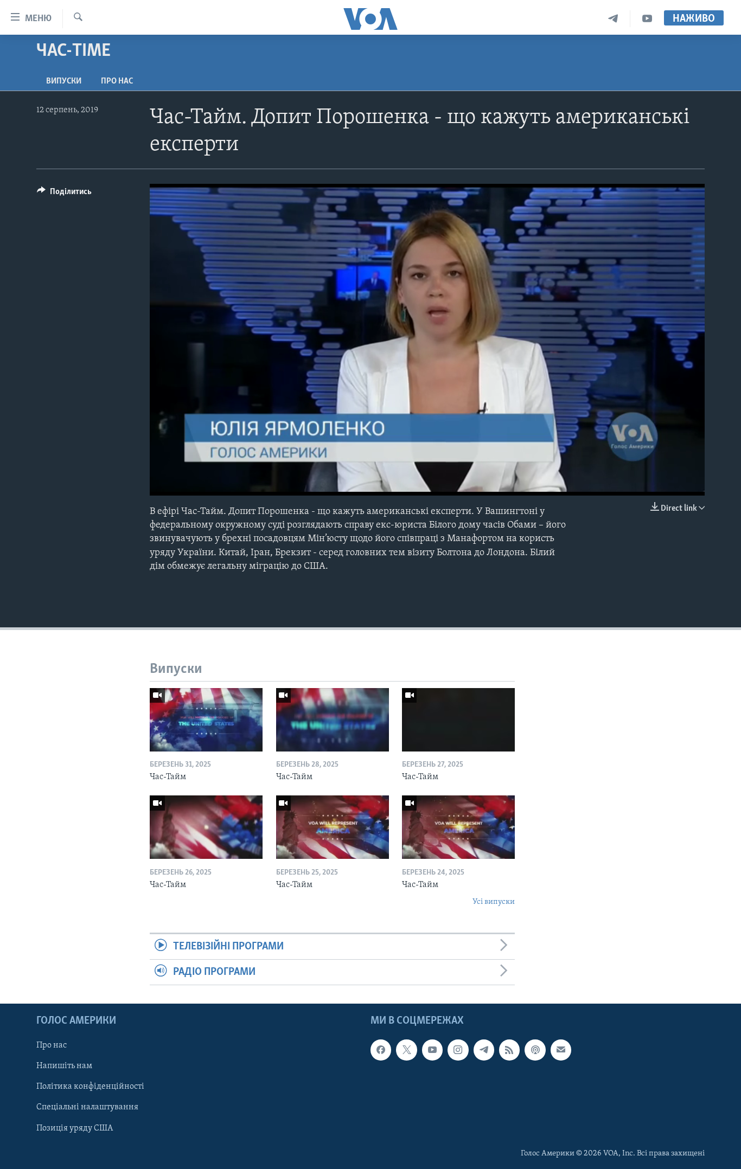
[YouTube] (647, 18)
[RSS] (509, 1050)
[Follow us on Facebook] (380, 1050)
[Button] (64, 194)
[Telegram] (613, 18)
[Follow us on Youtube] (432, 1050)
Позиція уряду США (74, 1128)
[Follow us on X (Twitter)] (406, 1050)
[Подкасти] (535, 1050)
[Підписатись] (561, 1050)
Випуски (63, 81)
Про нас (117, 81)
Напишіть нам (64, 1066)
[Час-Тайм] (206, 720)
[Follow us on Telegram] (484, 1050)
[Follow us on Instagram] (458, 1050)
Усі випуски (493, 902)
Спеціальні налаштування (87, 1107)
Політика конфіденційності (90, 1087)
